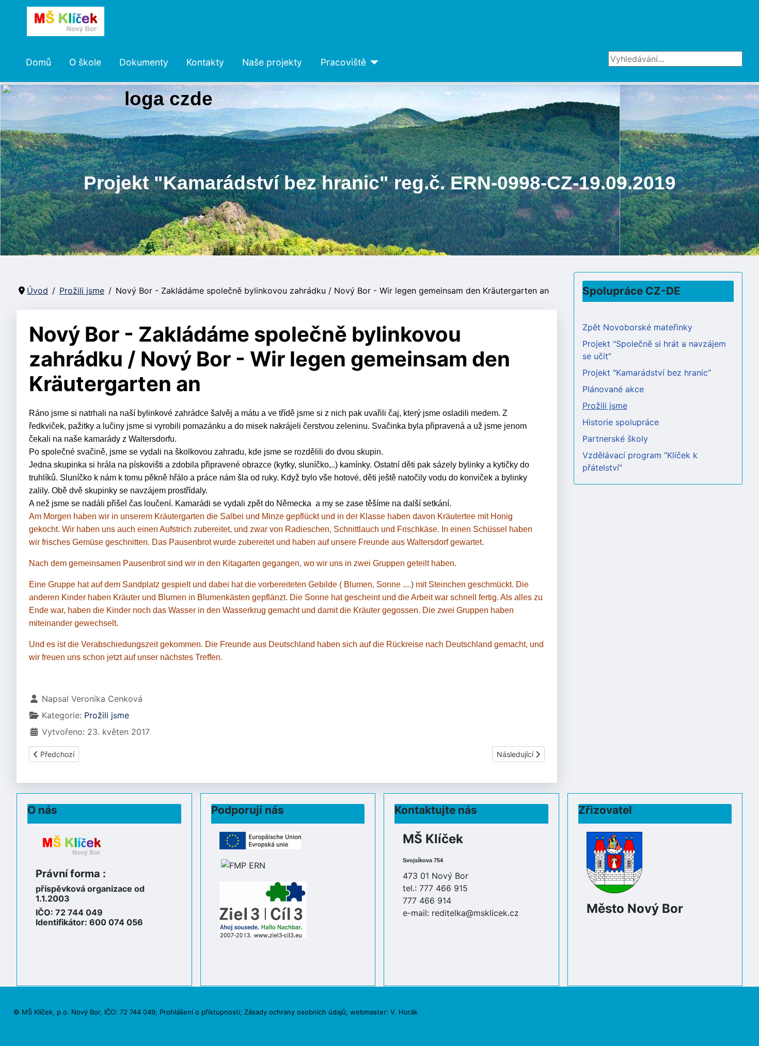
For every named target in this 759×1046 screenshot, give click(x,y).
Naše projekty (272, 62)
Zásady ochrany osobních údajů (295, 1012)
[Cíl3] (263, 909)
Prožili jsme (106, 715)
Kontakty (205, 62)
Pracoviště (343, 62)
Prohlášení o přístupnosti (200, 1012)
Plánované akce (613, 389)
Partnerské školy (615, 438)
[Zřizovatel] (614, 862)
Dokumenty (143, 62)
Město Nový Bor (635, 908)
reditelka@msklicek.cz (475, 913)
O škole (85, 62)
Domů (38, 62)
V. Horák (404, 1012)
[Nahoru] (741, 1027)
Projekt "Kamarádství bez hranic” (646, 372)
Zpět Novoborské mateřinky (637, 327)
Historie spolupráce (620, 422)
